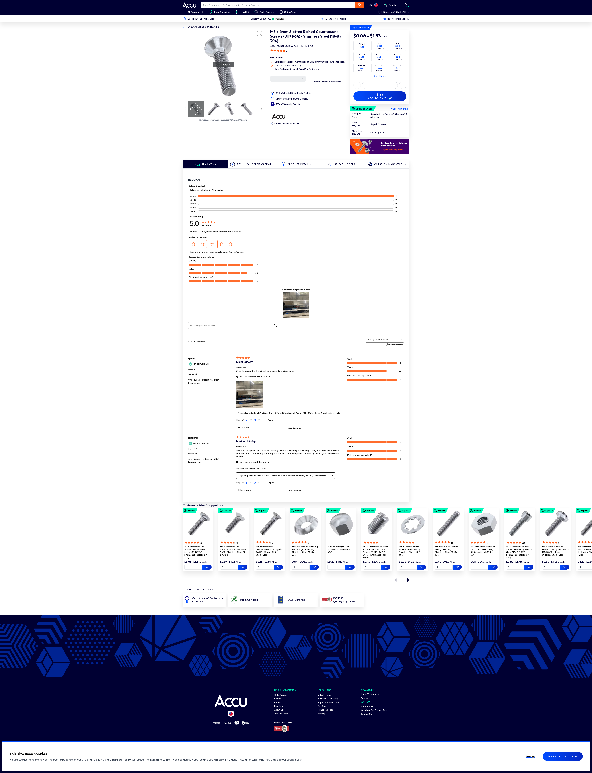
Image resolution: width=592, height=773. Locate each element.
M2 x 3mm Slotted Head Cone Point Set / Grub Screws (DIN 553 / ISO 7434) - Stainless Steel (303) (375, 552)
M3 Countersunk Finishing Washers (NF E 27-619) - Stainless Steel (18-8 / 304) (305, 550)
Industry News (324, 695)
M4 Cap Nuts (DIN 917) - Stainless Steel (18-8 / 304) (339, 549)
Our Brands (323, 706)
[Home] (231, 700)
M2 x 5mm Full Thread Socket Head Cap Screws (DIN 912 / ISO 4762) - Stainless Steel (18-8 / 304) (519, 552)
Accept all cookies (562, 756)
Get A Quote (377, 132)
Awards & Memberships (328, 698)
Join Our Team (281, 713)
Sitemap (322, 713)
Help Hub (278, 706)
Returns (278, 702)
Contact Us (366, 714)
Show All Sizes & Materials (203, 26)
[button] (259, 33)
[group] (223, 64)
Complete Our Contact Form (374, 710)
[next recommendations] (407, 580)
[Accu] (189, 5)
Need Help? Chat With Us (396, 12)
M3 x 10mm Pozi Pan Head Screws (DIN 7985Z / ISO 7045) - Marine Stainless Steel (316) (555, 550)
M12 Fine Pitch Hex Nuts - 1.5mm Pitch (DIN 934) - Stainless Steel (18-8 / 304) (484, 550)
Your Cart (365, 698)
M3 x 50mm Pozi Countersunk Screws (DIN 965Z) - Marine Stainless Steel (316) (269, 550)
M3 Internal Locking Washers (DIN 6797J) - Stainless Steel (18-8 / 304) (410, 550)
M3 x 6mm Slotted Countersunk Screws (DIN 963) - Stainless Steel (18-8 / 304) (233, 550)
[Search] (359, 5)
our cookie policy (292, 759)
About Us (278, 710)
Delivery (278, 698)
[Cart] (407, 5)
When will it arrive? (400, 108)
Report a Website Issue (328, 702)
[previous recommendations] (397, 580)
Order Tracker (280, 695)
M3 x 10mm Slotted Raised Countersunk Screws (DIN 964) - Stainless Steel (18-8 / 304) (195, 552)
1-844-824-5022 (368, 706)
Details (308, 93)
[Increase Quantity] (357, 85)
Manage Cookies (325, 710)
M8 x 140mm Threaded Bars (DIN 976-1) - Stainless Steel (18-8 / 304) (446, 550)
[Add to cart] (207, 567)
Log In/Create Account (371, 694)
